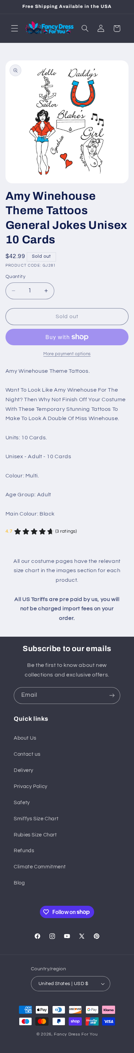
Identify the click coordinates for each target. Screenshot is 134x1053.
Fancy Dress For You (76, 1034)
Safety (22, 802)
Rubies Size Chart (35, 834)
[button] (14, 28)
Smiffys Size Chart (36, 818)
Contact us (27, 754)
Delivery (23, 770)
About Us (25, 738)
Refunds (24, 850)
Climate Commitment (40, 866)
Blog (19, 883)
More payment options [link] (67, 354)
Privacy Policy (30, 786)
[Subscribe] (112, 695)
